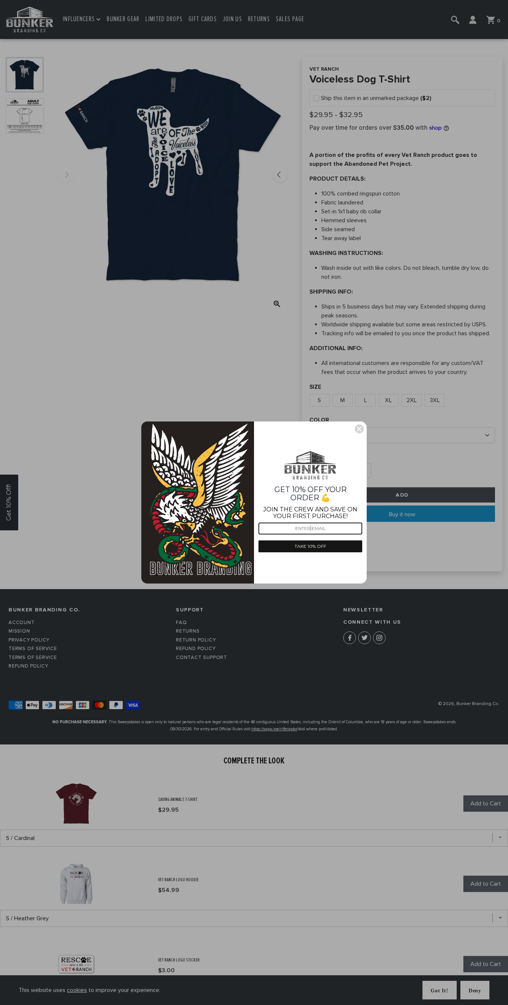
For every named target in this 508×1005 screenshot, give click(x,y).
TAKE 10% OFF (310, 546)
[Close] (359, 428)
